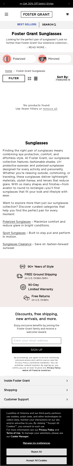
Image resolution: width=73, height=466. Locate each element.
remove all (50, 109)
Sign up (36, 350)
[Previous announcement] (4, 3)
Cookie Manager (20, 437)
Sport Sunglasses (14, 233)
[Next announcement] (69, 3)
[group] (36, 380)
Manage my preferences (36, 443)
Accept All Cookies (36, 461)
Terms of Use (13, 433)
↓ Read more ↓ (36, 47)
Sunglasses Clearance (17, 244)
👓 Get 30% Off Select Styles (36, 4)
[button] (6, 14)
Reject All (36, 452)
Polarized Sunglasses (17, 221)
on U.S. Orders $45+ (36, 278)
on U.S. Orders (40, 300)
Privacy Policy (46, 430)
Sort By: (62, 77)
